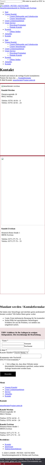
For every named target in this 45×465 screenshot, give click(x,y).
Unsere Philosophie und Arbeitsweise (24, 44)
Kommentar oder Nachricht (10, 358)
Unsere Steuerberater (17, 46)
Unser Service (10, 51)
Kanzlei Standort (7, 353)
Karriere (8, 57)
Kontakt (8, 64)
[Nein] (22, 464)
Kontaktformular (24, 78)
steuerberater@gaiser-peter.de (24, 80)
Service (7, 392)
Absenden (7, 374)
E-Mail (3, 350)
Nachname (28, 346)
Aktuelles (8, 62)
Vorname (27, 344)
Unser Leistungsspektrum (14, 49)
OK (2, 464)
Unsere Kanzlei (11, 42)
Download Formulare (18, 53)
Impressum (9, 447)
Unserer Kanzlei (11, 387)
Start (6, 40)
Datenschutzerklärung (13, 449)
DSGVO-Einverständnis (10, 360)
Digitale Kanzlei (16, 55)
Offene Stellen (15, 60)
